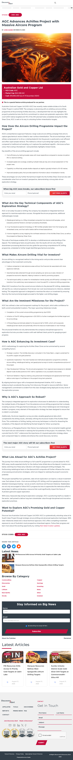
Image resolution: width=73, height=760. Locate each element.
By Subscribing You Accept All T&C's (37, 625)
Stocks (5, 15)
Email (5, 617)
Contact (5, 714)
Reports (5, 710)
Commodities (6, 580)
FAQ (25, 710)
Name (5, 608)
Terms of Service (9, 754)
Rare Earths (6, 592)
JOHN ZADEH (8, 30)
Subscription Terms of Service (34, 754)
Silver (39, 592)
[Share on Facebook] (9, 546)
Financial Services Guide (24, 757)
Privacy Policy (20, 754)
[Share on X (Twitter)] (14, 546)
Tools (15, 707)
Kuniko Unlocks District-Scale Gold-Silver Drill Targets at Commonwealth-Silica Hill (60, 671)
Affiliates (6, 707)
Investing (40, 586)
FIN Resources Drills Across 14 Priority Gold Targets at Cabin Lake (38, 554)
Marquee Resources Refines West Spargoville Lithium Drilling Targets (39, 565)
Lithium (4, 589)
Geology (40, 583)
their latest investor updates (50, 526)
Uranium (40, 596)
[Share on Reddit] (19, 546)
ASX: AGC (15, 15)
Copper (39, 580)
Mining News (18, 710)
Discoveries (6, 583)
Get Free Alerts (60, 193)
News (39, 589)
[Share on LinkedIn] (4, 546)
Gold (3, 586)
